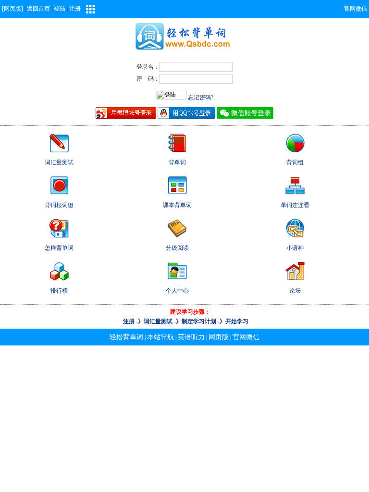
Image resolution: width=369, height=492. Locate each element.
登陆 (59, 8)
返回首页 (38, 8)
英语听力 (191, 337)
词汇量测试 (158, 321)
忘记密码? (200, 97)
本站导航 (160, 337)
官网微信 (355, 8)
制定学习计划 (199, 321)
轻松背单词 (126, 337)
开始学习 (236, 321)
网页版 (219, 337)
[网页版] (12, 8)
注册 (75, 8)
